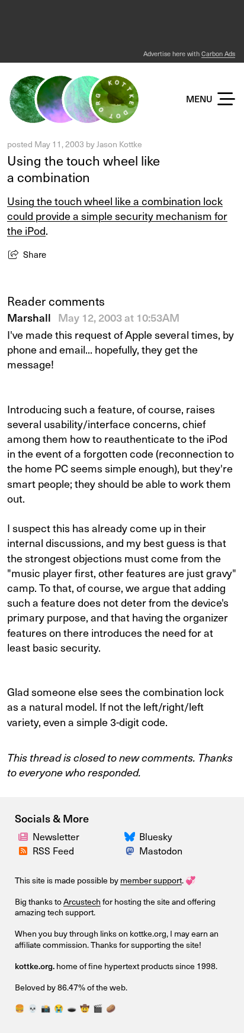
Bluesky (155, 836)
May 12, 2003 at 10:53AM (118, 317)
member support (151, 880)
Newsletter (56, 836)
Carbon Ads (218, 53)
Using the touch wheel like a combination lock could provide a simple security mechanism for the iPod (117, 215)
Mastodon (160, 850)
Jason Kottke (119, 144)
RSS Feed (53, 850)
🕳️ (71, 1007)
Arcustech (82, 901)
